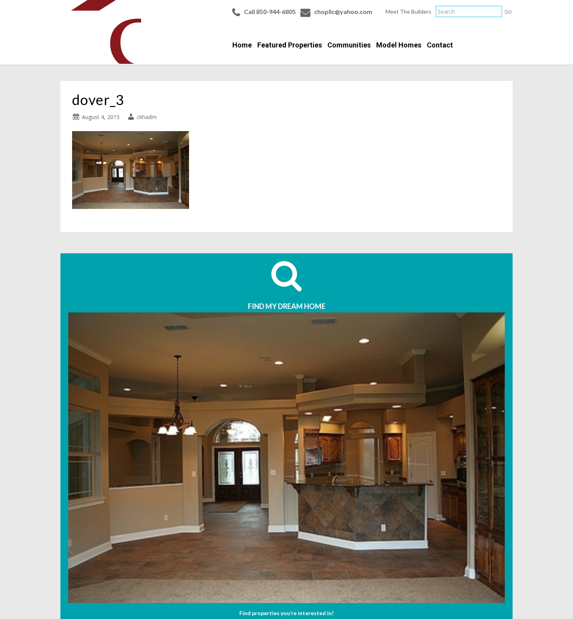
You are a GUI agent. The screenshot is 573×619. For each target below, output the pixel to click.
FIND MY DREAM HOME (286, 306)
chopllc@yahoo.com (343, 11)
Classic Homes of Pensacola (100, 32)
